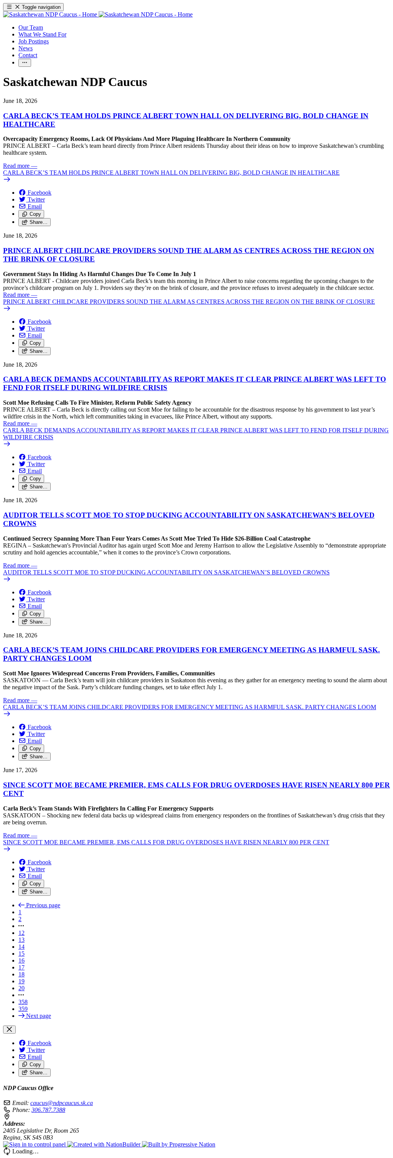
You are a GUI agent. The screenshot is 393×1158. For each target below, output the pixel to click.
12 (21, 933)
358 (23, 1002)
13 (21, 939)
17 (21, 967)
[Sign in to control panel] (35, 1144)
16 (21, 960)
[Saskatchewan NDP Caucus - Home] (98, 14)
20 (21, 988)
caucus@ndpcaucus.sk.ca (61, 1103)
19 (21, 981)
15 (21, 953)
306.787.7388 (48, 1110)
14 (21, 946)
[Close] (9, 1030)
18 (21, 974)
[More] (24, 63)
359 (23, 1009)
